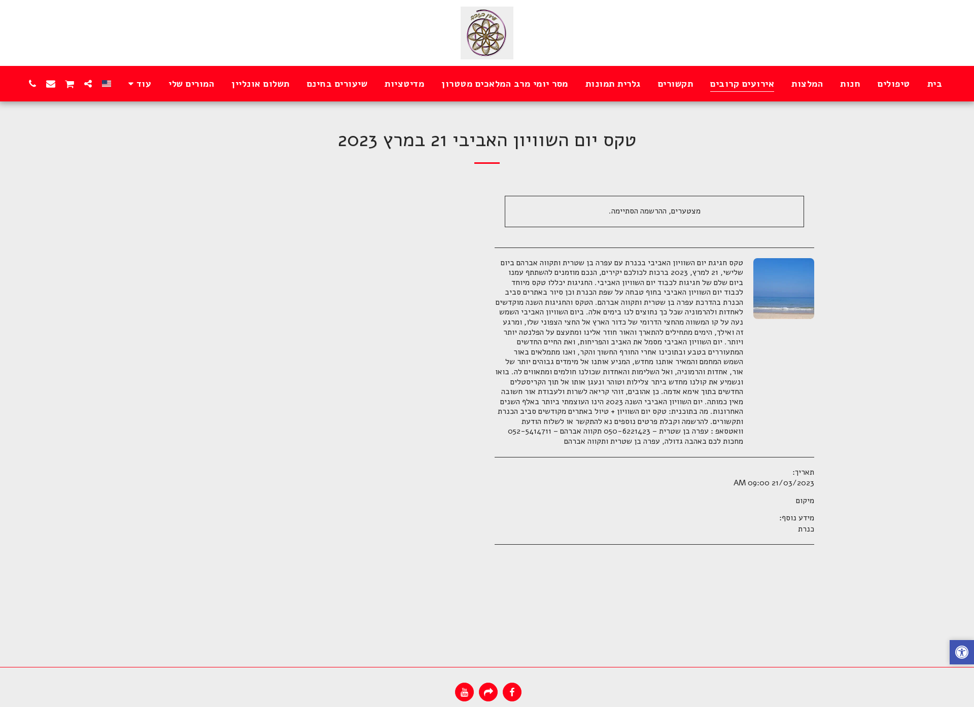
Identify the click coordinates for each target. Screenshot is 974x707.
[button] (88, 83)
